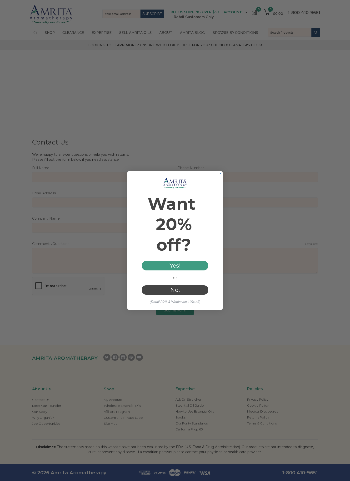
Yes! (175, 265)
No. (175, 289)
